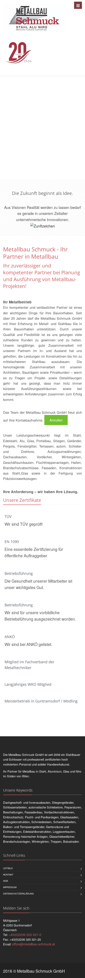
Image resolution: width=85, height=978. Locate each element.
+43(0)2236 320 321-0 (25, 934)
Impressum (10, 887)
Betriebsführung (19, 573)
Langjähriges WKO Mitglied (28, 684)
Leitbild (8, 868)
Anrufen (56, 420)
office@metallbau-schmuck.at (33, 944)
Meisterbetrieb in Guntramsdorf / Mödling (41, 701)
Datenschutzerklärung (18, 893)
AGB (5, 880)
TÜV (8, 516)
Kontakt (8, 874)
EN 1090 (12, 541)
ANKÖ (10, 636)
